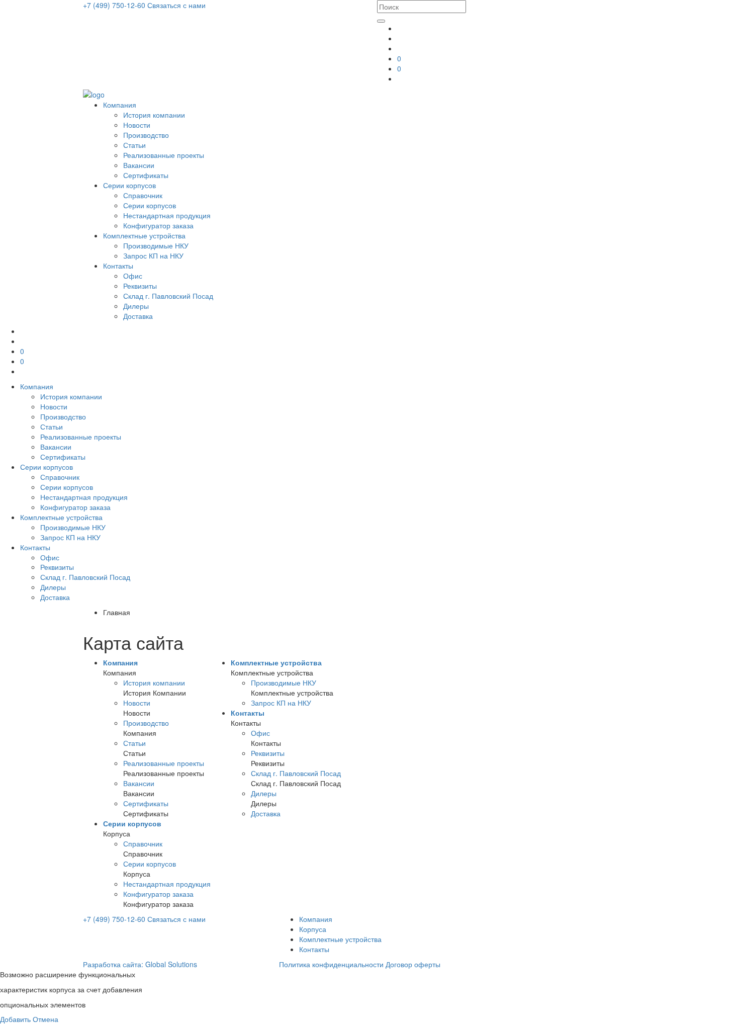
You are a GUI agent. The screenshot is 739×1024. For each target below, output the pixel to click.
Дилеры (136, 306)
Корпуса (312, 929)
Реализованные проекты (163, 155)
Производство (146, 135)
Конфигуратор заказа (158, 225)
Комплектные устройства (144, 235)
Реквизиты (140, 286)
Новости (136, 125)
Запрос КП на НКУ (153, 255)
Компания (119, 105)
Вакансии (138, 165)
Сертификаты (145, 175)
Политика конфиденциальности (331, 964)
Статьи (134, 145)
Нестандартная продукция (167, 215)
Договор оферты (413, 964)
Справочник (142, 195)
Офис (132, 276)
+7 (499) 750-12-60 (115, 5)
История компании (154, 115)
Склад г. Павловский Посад (168, 296)
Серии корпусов (129, 185)
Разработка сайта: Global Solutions (140, 964)
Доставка (138, 316)
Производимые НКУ (156, 245)
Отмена (45, 1019)
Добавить (15, 1019)
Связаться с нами (176, 5)
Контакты (118, 266)
